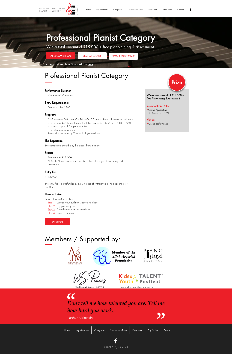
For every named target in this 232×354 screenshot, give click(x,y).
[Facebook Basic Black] (190, 9)
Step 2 (51, 206)
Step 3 (51, 209)
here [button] (90, 64)
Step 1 (51, 202)
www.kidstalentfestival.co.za (137, 287)
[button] (117, 9)
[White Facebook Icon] (115, 341)
